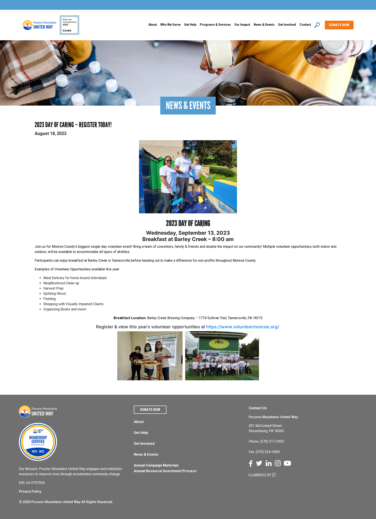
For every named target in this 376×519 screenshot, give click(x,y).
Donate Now (150, 410)
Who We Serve (170, 24)
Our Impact (242, 24)
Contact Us (258, 408)
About (152, 24)
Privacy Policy (30, 491)
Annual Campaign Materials (156, 465)
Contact (305, 24)
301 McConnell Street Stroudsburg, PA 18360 (266, 428)
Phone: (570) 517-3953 (266, 441)
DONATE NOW (339, 25)
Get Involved (287, 24)
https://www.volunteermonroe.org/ (243, 326)
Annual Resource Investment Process (165, 471)
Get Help (190, 24)
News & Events (146, 454)
